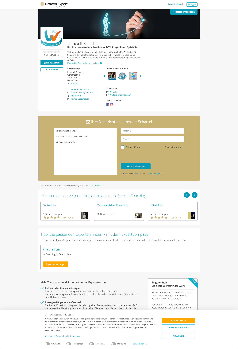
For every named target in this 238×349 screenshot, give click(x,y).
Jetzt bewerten (52, 62)
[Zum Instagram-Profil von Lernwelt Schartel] (112, 105)
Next (141, 76)
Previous (104, 76)
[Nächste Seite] (195, 195)
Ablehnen (178, 335)
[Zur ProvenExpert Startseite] (53, 5)
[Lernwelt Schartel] (51, 38)
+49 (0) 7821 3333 (80, 89)
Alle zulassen (178, 320)
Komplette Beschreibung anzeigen (83, 63)
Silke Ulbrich (157, 205)
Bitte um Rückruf (133, 147)
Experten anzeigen (55, 264)
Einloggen (192, 4)
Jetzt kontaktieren (185, 11)
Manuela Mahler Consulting (112, 205)
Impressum (50, 336)
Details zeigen (138, 344)
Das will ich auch (176, 4)
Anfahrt (74, 83)
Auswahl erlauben (178, 327)
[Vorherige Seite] (187, 195)
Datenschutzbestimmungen (68, 336)
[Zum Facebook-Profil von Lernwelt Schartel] (108, 105)
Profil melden (96, 185)
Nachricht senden (136, 166)
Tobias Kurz (49, 205)
